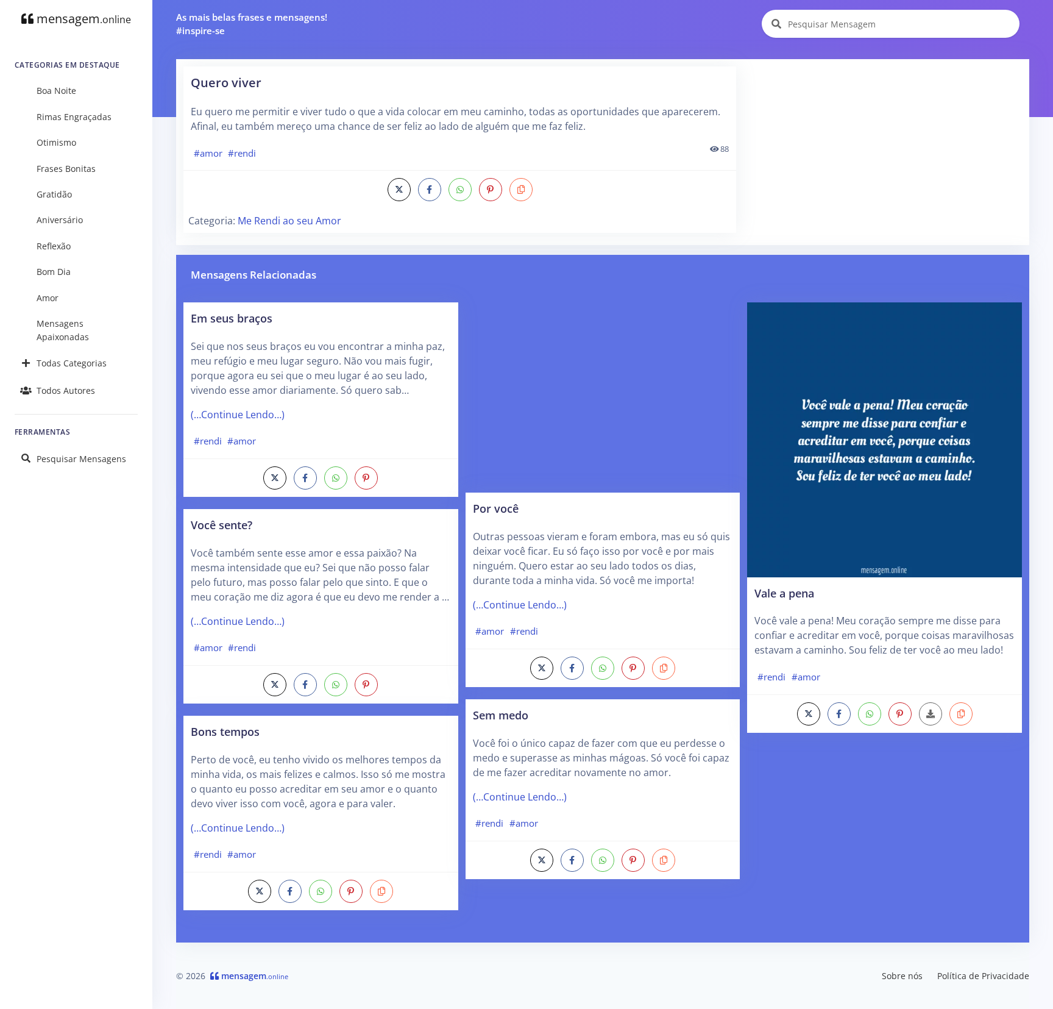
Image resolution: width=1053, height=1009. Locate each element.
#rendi (242, 153)
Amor (47, 298)
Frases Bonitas (66, 168)
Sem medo (500, 714)
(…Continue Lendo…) (238, 414)
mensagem (82, 18)
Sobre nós (902, 976)
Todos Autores (66, 390)
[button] (521, 189)
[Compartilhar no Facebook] (429, 189)
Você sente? (221, 524)
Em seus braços (231, 318)
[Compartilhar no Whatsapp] (460, 189)
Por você (496, 508)
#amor (208, 153)
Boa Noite (56, 90)
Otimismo (56, 142)
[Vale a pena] (884, 439)
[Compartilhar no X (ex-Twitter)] (399, 189)
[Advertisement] (883, 151)
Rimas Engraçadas (74, 117)
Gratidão (54, 194)
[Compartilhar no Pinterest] (490, 189)
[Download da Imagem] (930, 714)
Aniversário (60, 220)
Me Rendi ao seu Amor (289, 220)
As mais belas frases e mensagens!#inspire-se (251, 24)
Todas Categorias (72, 363)
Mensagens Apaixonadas (63, 330)
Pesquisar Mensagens (81, 459)
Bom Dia (54, 271)
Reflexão (54, 246)
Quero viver (226, 82)
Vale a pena (784, 593)
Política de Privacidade (983, 976)
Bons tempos (225, 731)
